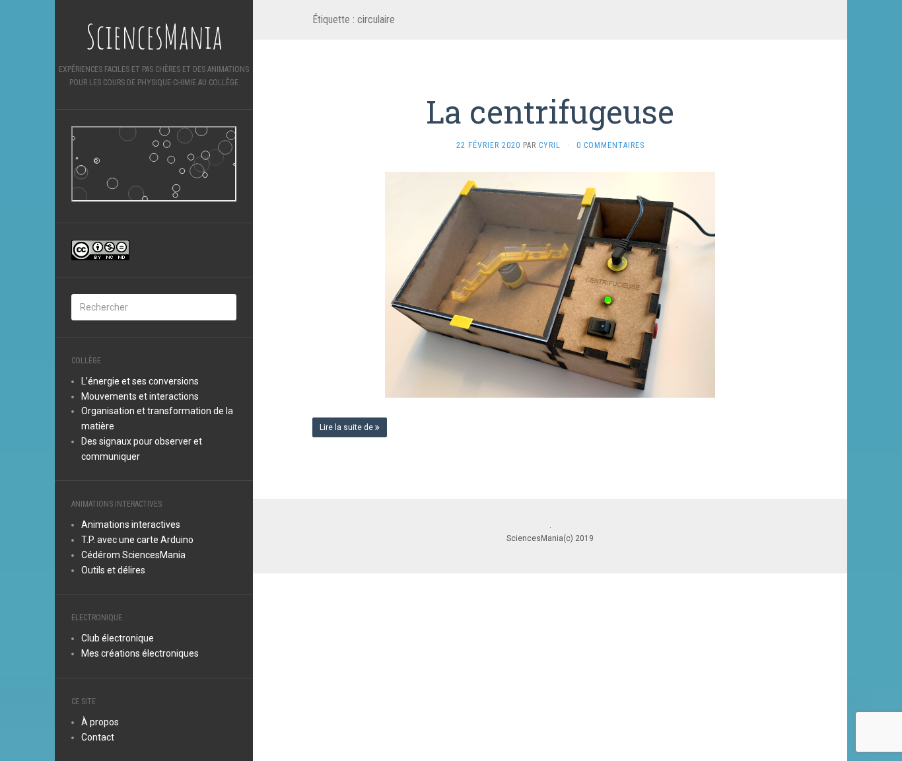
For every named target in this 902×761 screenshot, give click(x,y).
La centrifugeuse (550, 111)
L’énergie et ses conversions (140, 381)
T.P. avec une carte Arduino (137, 539)
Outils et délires (113, 570)
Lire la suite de (347, 427)
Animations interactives (130, 524)
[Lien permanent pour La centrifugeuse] (550, 284)
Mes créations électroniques (140, 653)
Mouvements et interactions (140, 396)
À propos (100, 722)
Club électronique (117, 638)
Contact (97, 737)
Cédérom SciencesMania (133, 555)
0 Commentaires (610, 145)
